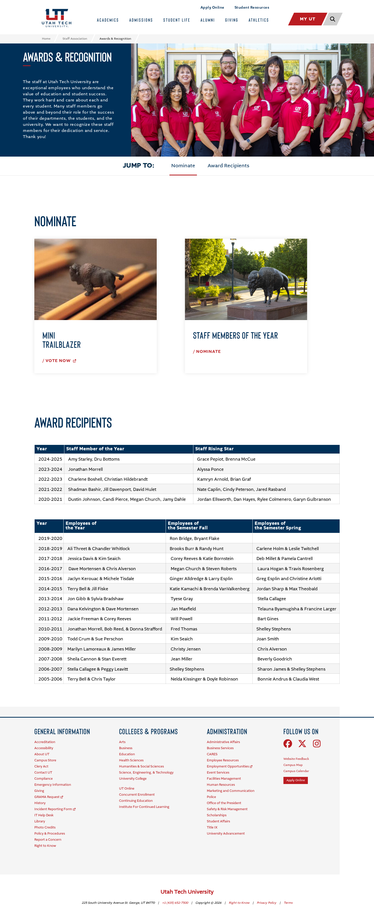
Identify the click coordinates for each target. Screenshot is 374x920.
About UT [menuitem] (41, 754)
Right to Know (239, 902)
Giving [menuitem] (231, 20)
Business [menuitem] (125, 748)
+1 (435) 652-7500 (175, 902)
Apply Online (212, 7)
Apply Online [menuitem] (295, 780)
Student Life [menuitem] (176, 20)
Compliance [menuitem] (43, 778)
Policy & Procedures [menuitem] (49, 833)
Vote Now (59, 361)
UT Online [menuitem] (126, 788)
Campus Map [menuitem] (293, 765)
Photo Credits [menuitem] (44, 827)
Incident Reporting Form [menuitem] (53, 809)
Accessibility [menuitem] (43, 748)
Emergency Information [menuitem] (52, 785)
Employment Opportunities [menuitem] (228, 766)
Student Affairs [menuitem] (218, 821)
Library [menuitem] (39, 821)
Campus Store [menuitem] (45, 760)
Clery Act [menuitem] (41, 766)
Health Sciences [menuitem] (131, 760)
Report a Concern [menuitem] (47, 839)
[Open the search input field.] (332, 19)
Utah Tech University (187, 892)
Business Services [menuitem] (220, 748)
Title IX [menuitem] (212, 827)
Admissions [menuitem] (141, 20)
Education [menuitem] (127, 754)
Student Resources (252, 7)
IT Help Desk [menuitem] (43, 815)
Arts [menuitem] (122, 742)
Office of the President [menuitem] (224, 803)
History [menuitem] (40, 803)
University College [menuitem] (133, 778)
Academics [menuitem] (108, 20)
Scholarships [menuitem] (216, 815)
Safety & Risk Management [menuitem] (227, 809)
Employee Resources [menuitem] (223, 760)
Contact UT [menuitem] (43, 772)
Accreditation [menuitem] (44, 742)
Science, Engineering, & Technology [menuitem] (146, 772)
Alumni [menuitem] (207, 20)
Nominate (183, 166)
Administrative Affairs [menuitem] (223, 742)
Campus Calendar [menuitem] (296, 771)
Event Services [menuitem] (218, 772)
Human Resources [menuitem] (221, 785)
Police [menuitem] (211, 797)
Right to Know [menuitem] (45, 846)
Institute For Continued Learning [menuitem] (144, 807)
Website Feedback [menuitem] (296, 759)
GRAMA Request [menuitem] (47, 797)
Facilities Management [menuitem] (224, 778)
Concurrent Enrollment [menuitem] (137, 794)
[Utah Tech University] (56, 18)
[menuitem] (62, 731)
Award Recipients (228, 166)
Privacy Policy (267, 902)
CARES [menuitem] (212, 754)
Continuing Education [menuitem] (136, 801)
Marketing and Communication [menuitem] (230, 791)
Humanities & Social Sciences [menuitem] (141, 766)
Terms (288, 902)
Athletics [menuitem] (259, 20)
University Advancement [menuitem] (226, 833)
